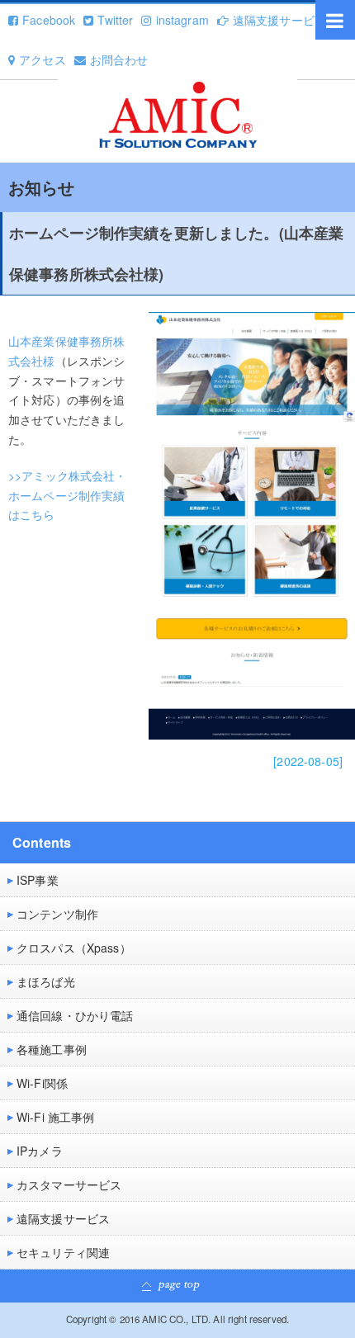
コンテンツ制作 (57, 913)
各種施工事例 (52, 1049)
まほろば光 (46, 981)
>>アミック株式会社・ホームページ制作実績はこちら (67, 495)
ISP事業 (38, 880)
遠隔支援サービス (279, 20)
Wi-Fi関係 (42, 1083)
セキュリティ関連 (63, 1252)
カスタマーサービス (69, 1184)
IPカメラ (40, 1150)
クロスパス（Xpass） (74, 947)
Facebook (48, 20)
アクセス (42, 59)
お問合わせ (119, 59)
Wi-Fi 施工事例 (55, 1117)
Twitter (115, 20)
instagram (182, 20)
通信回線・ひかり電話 (75, 1015)
